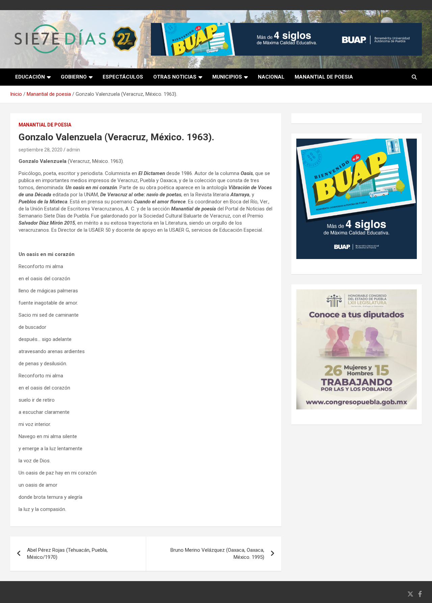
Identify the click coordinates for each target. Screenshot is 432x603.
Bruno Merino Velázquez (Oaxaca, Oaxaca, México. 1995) (217, 553)
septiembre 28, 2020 (40, 149)
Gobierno (74, 77)
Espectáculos (123, 77)
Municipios (227, 77)
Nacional (271, 77)
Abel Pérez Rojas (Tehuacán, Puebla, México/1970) (67, 553)
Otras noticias (174, 77)
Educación (30, 77)
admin (73, 149)
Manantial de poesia (324, 77)
